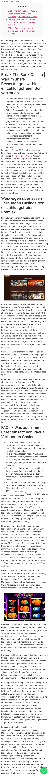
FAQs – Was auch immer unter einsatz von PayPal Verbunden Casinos (21, 31)
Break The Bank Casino (22, 156)
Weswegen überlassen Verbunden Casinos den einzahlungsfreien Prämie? (23, 22)
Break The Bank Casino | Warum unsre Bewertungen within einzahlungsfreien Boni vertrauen (22, 14)
